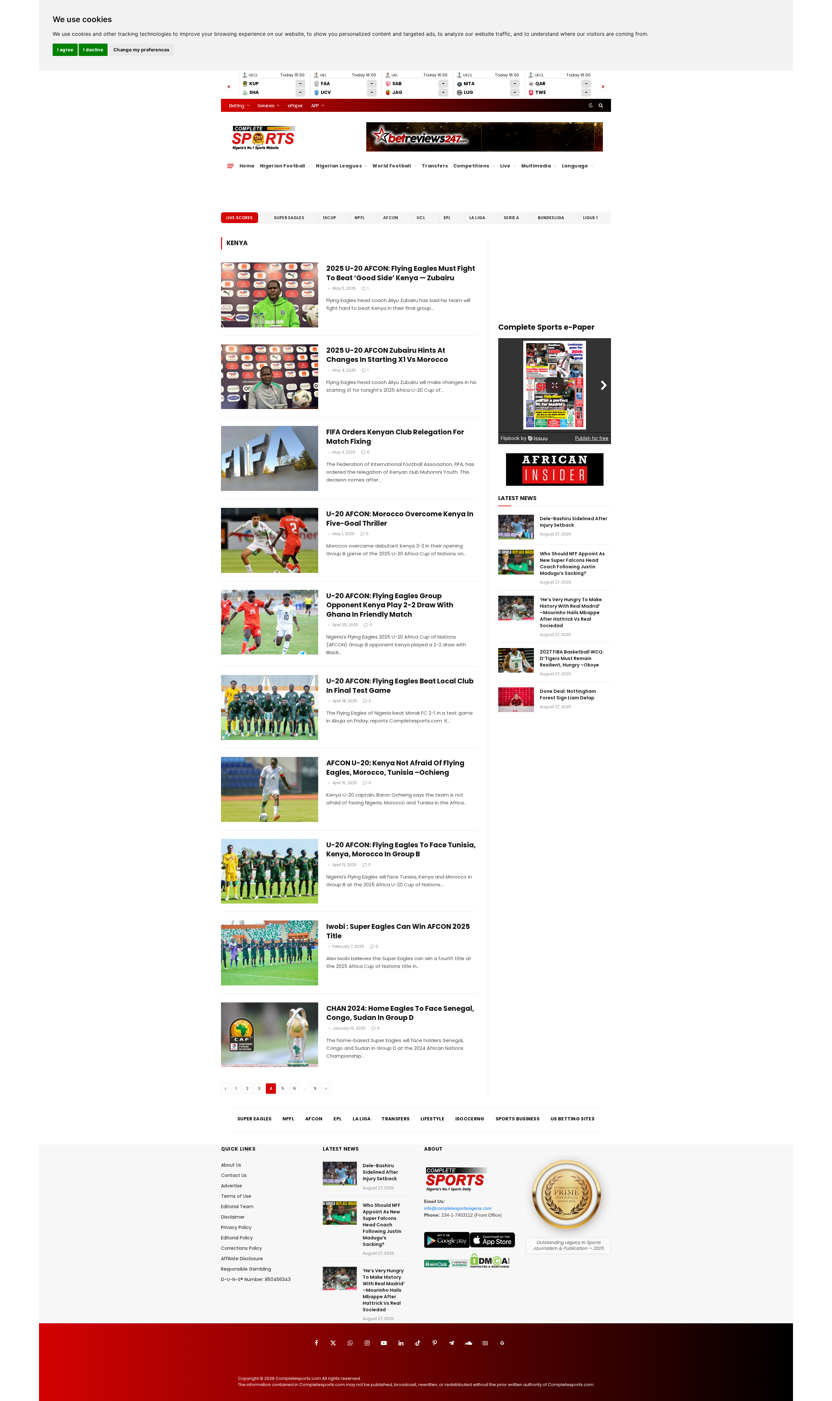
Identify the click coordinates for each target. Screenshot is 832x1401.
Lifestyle (432, 1119)
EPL (447, 217)
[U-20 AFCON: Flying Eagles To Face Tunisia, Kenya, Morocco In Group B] (269, 871)
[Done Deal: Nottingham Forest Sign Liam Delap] (516, 699)
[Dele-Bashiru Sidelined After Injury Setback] (516, 527)
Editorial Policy (237, 1238)
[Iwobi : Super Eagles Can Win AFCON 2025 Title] (269, 952)
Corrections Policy (241, 1248)
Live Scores (239, 217)
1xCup (329, 217)
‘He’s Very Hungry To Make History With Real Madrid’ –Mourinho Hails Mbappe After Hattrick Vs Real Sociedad (571, 612)
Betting (236, 105)
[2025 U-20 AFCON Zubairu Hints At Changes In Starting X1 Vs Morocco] (269, 376)
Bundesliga (551, 217)
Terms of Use (236, 1196)
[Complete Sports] (263, 138)
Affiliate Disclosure (242, 1258)
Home (247, 166)
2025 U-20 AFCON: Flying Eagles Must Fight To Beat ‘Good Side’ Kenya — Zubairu (400, 273)
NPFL (360, 217)
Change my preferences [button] (141, 49)
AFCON (390, 217)
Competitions (471, 166)
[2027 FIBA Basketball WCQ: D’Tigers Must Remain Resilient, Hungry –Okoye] (516, 660)
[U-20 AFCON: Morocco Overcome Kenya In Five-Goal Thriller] (269, 540)
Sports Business (518, 1119)
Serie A (511, 217)
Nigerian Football (282, 166)
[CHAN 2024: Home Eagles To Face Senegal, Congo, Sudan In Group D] (269, 1034)
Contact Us (234, 1175)
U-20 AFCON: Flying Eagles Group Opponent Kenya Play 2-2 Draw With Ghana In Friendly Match (389, 605)
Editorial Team (237, 1206)
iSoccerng (470, 1119)
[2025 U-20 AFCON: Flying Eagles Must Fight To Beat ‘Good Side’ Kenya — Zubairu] (269, 294)
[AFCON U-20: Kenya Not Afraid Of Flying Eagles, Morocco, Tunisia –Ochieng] (269, 789)
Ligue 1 (590, 217)
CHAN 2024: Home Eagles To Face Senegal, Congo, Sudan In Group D (400, 1013)
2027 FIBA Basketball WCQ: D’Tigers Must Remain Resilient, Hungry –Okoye (572, 658)
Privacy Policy (236, 1227)
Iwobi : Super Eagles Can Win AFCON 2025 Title (398, 931)
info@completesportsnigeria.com (458, 1208)
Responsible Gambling (246, 1269)
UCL (421, 217)
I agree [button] (65, 49)
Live (505, 166)
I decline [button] (93, 49)
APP (315, 105)
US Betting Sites (572, 1119)
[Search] (600, 105)
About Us (231, 1165)
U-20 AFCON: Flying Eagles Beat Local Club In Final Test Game (400, 686)
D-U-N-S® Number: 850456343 (256, 1279)
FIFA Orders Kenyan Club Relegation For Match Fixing (395, 437)
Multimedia (536, 166)
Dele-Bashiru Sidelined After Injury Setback (573, 521)
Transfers (435, 166)
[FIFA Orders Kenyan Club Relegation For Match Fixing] (269, 458)
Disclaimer (233, 1217)
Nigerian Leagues (339, 166)
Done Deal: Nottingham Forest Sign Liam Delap (568, 694)
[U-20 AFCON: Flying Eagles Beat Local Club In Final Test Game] (269, 707)
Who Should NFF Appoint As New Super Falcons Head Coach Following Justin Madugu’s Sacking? (572, 563)
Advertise (231, 1186)
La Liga (477, 217)
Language (575, 166)
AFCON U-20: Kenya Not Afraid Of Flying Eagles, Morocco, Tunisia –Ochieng (395, 768)
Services (265, 105)
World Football (391, 166)
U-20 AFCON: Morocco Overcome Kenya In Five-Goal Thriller (400, 518)
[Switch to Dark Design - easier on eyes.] (590, 105)
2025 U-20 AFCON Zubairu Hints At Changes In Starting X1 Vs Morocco (387, 355)
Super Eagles (289, 217)
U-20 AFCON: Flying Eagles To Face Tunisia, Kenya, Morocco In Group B (401, 849)
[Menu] (230, 165)
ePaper (295, 105)
